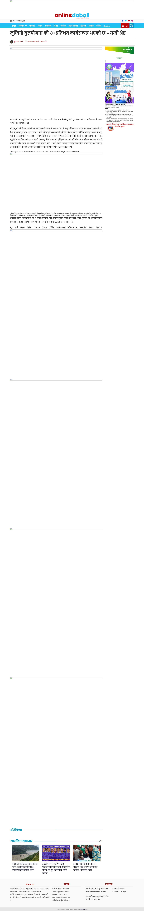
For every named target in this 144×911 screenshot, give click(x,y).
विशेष (56, 25)
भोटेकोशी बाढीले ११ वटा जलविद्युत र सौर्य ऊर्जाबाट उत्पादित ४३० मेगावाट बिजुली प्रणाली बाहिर (25, 867)
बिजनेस (63, 25)
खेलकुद (83, 25)
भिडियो (98, 25)
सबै (100, 841)
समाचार (21, 25)
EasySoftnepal (83, 909)
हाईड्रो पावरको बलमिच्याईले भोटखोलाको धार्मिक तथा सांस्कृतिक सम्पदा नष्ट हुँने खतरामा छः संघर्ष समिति (56, 868)
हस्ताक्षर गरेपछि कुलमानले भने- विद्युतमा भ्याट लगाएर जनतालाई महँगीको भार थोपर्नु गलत (85, 867)
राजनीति (32, 25)
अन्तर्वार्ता (48, 25)
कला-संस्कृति (73, 25)
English (107, 25)
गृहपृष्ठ (14, 25)
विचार (40, 25)
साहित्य (91, 25)
